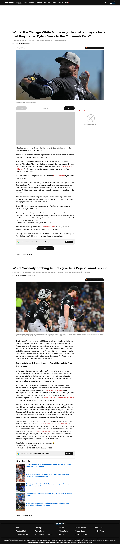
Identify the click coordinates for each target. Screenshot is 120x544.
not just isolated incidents (54, 390)
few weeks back (59, 176)
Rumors (31, 2)
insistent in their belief (44, 431)
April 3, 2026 (48, 448)
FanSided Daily (21, 531)
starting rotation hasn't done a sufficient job (59, 398)
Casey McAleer (20, 275)
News (25, 2)
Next (69, 108)
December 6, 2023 (46, 223)
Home (18, 254)
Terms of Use (80, 531)
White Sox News (27, 254)
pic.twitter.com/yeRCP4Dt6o (26, 446)
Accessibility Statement (43, 534)
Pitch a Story (39, 531)
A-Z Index (62, 534)
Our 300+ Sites (80, 528)
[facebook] (105, 2)
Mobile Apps (99, 528)
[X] (109, 2)
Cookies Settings (81, 534)
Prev (21, 108)
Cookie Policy (99, 531)
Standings (47, 2)
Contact (61, 528)
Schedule (39, 2)
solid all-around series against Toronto (54, 424)
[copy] (27, 48)
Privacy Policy (63, 531)
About (18, 528)
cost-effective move (49, 227)
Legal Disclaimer (22, 534)
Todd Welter (19, 44)
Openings (38, 528)
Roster (54, 2)
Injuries (60, 2)
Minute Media (14, 539)
